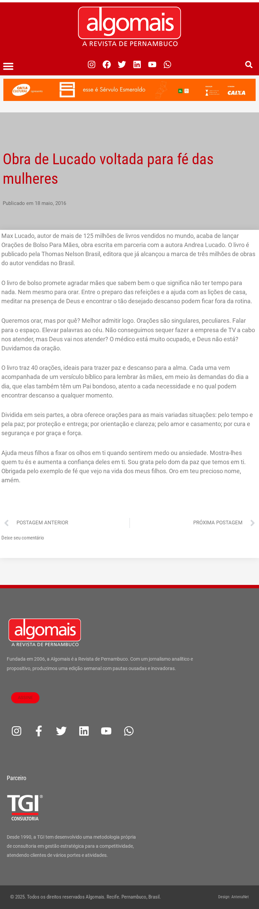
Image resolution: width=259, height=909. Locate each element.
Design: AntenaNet (233, 897)
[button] (8, 66)
